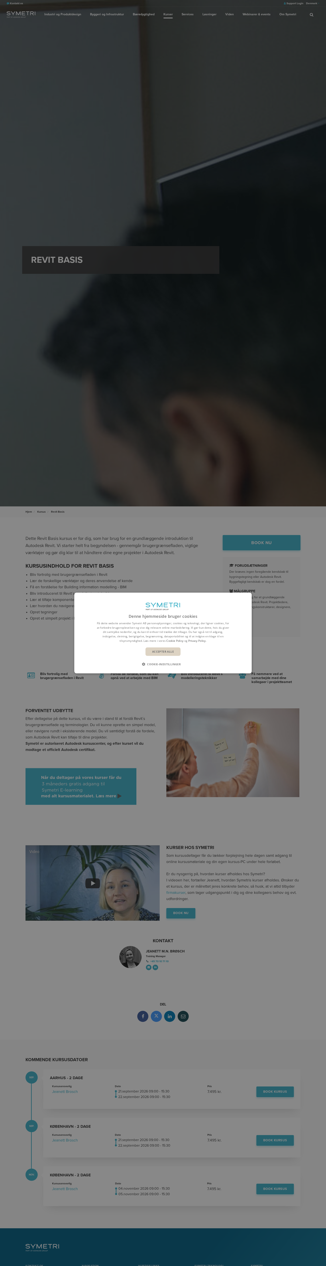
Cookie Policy (174, 641)
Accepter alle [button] (163, 651)
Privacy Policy (197, 641)
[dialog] (163, 633)
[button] (163, 664)
